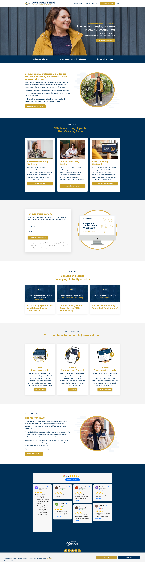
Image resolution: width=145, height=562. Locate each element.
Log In (117, 3)
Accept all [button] (106, 557)
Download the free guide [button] (35, 106)
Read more (49, 558)
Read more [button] (78, 500)
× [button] (143, 554)
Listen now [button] (72, 389)
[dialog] (72, 557)
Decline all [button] (129, 557)
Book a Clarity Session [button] (107, 3)
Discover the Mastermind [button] (105, 183)
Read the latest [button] (40, 389)
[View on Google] (56, 487)
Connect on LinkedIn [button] (33, 454)
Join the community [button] (105, 389)
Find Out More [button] (40, 183)
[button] (48, 560)
